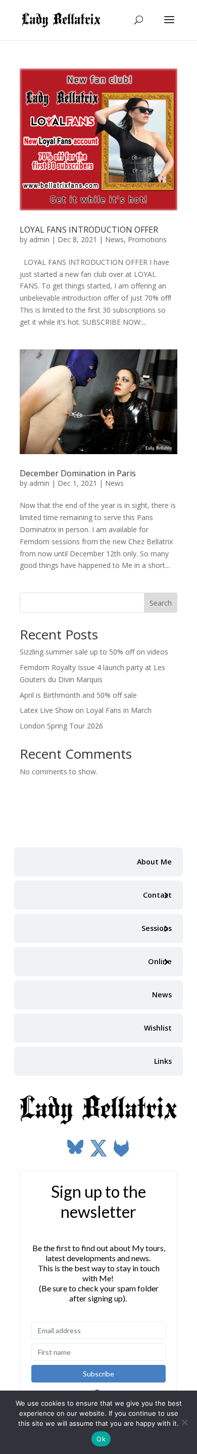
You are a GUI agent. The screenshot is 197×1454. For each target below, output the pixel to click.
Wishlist (158, 1028)
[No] (184, 1422)
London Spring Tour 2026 (61, 726)
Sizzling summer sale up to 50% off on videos (94, 652)
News (114, 239)
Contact (157, 895)
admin (39, 239)
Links (163, 1061)
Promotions (147, 239)
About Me (154, 861)
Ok (101, 1439)
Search (161, 603)
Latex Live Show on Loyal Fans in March (86, 710)
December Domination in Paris (78, 473)
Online (160, 961)
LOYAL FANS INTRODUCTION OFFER (89, 229)
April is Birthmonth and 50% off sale (78, 695)
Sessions (156, 928)
